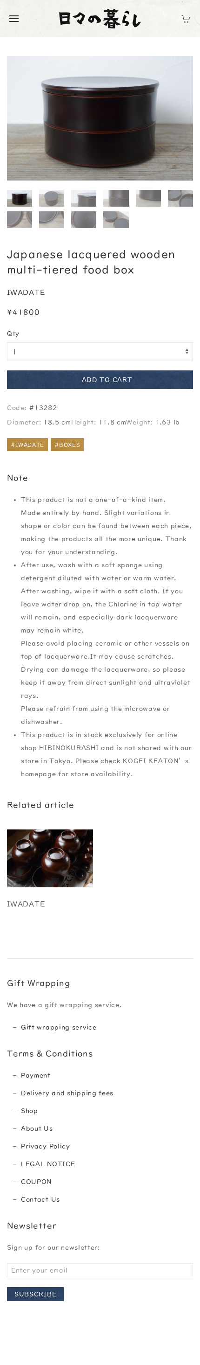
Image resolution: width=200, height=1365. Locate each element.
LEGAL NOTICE (48, 1164)
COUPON (36, 1181)
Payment (36, 1075)
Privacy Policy (45, 1146)
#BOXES (67, 444)
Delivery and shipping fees (67, 1093)
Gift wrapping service (59, 1027)
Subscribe (35, 1294)
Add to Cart (107, 379)
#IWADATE (27, 444)
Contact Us (40, 1199)
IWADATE (26, 292)
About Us (37, 1128)
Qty (13, 333)
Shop (29, 1110)
